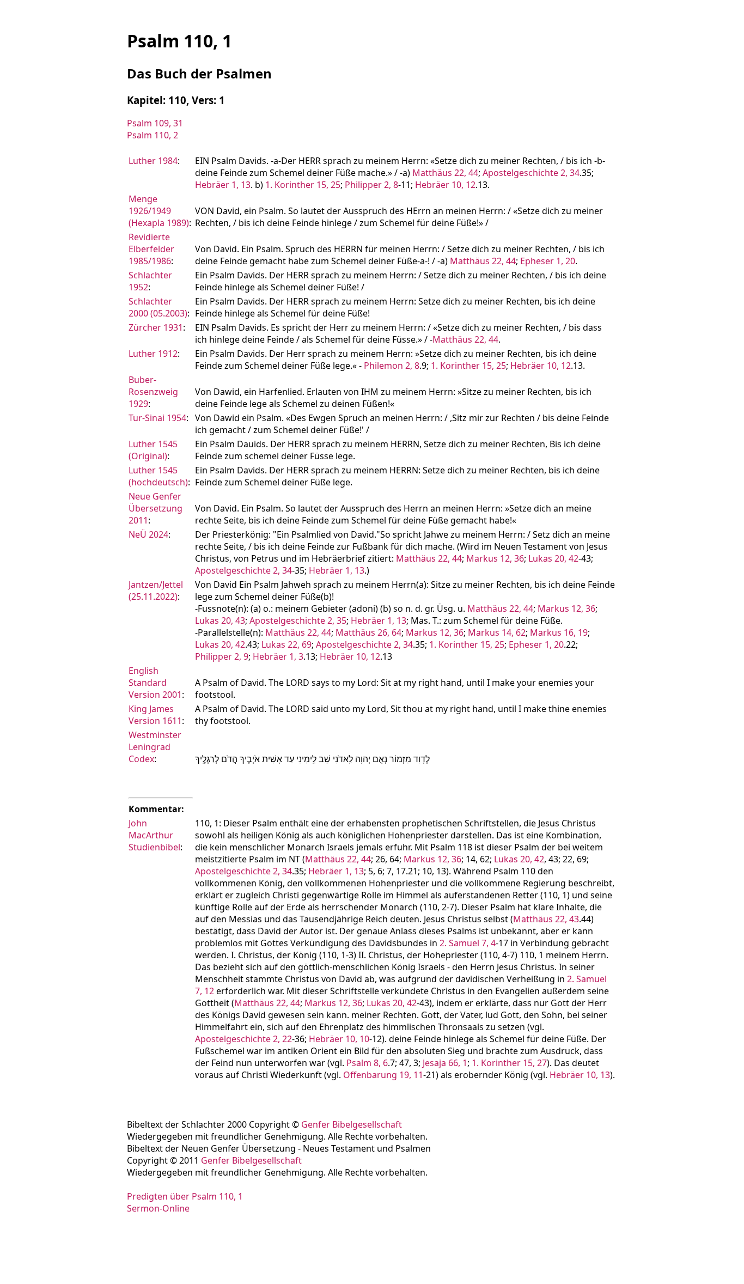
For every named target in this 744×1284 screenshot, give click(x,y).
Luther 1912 (153, 354)
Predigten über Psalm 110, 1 (185, 1196)
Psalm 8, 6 (367, 1063)
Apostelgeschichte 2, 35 (297, 620)
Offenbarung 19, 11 (383, 1075)
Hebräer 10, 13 (580, 1075)
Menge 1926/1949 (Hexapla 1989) (159, 211)
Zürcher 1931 (156, 327)
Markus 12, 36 (495, 558)
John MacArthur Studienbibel (154, 835)
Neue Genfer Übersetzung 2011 (155, 508)
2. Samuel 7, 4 (468, 943)
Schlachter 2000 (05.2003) (158, 307)
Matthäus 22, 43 (546, 919)
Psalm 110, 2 (152, 135)
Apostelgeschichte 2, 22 (243, 1039)
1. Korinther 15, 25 (302, 185)
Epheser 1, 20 (547, 261)
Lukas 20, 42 (553, 558)
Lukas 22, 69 (286, 644)
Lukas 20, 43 (220, 620)
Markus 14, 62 (497, 632)
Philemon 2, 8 (391, 366)
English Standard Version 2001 (155, 683)
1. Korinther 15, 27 (509, 1063)
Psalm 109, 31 (155, 123)
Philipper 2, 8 (371, 185)
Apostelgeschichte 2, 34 (531, 173)
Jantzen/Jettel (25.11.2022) (156, 591)
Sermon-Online (158, 1208)
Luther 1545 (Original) (153, 450)
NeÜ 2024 (148, 534)
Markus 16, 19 (559, 632)
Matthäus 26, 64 (368, 632)
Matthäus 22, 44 (445, 173)
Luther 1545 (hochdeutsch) (158, 476)
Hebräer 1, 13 (223, 185)
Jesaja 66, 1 (445, 1063)
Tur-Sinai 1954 (157, 418)
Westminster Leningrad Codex (155, 747)
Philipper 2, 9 (221, 656)
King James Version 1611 (155, 715)
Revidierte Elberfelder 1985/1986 (151, 249)
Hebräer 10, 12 (445, 185)
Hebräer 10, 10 (339, 1039)
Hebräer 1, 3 (278, 656)
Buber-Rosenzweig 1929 (153, 392)
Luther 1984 (153, 161)
